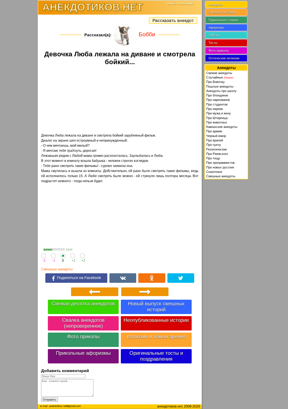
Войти (171, 3)
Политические (216, 149)
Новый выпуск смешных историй (156, 306)
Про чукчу (213, 144)
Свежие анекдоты (219, 73)
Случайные (219, 77)
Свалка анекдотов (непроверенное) (83, 323)
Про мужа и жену (218, 113)
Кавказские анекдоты (221, 127)
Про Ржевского (217, 154)
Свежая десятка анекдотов (83, 303)
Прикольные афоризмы (83, 353)
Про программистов (220, 162)
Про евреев (214, 109)
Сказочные (214, 171)
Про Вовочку (215, 82)
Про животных (216, 122)
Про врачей (214, 140)
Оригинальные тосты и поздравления (156, 356)
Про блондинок (217, 95)
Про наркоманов (218, 100)
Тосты (213, 43)
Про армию (214, 131)
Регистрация (185, 3)
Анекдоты (216, 4)
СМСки (214, 35)
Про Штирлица (216, 118)
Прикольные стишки (223, 20)
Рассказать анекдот (173, 20)
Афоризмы (216, 27)
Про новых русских (220, 167)
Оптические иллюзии (224, 58)
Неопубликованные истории (156, 320)
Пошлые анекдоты (219, 86)
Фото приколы (83, 336)
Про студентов (216, 104)
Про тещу (213, 158)
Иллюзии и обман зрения (156, 336)
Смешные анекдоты (57, 269)
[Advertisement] (119, 100)
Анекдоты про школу (221, 91)
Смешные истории (222, 12)
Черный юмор (216, 136)
